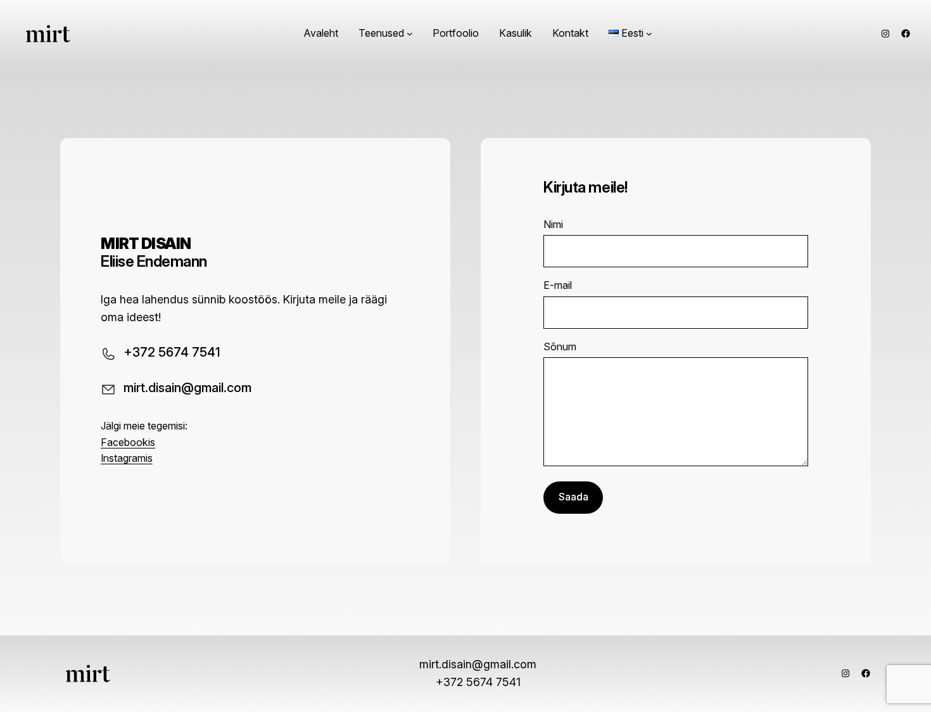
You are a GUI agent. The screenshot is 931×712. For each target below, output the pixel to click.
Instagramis (127, 458)
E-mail (557, 285)
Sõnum (559, 346)
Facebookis (128, 442)
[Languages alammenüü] (649, 33)
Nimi (553, 224)
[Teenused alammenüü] (410, 33)
